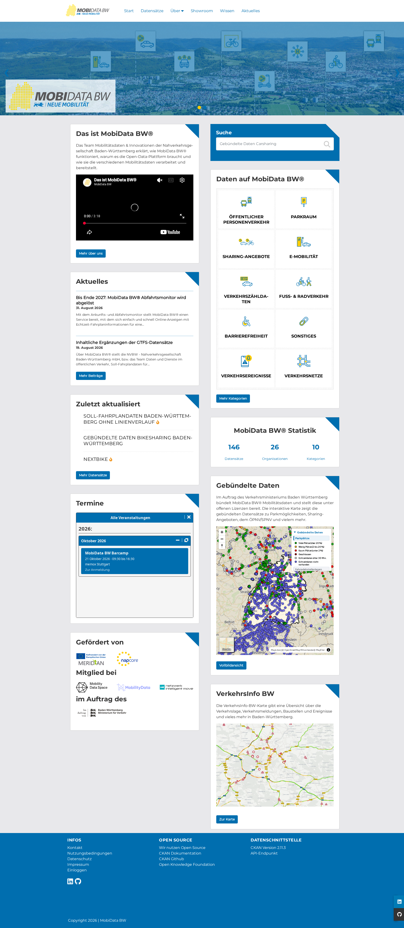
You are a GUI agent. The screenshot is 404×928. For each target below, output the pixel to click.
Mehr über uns (91, 253)
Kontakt (75, 847)
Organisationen (275, 459)
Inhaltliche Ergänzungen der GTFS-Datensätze (124, 342)
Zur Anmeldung (97, 569)
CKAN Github (171, 859)
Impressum (78, 864)
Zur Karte (227, 819)
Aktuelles (251, 10)
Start (129, 10)
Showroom (202, 10)
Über (175, 10)
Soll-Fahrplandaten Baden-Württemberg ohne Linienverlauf (137, 419)
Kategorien (316, 459)
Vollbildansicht (231, 665)
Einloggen (77, 870)
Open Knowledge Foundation (187, 864)
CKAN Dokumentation (180, 853)
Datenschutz (79, 859)
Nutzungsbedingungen (89, 853)
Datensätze (152, 10)
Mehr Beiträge (91, 376)
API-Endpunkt (264, 853)
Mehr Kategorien (233, 398)
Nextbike (96, 459)
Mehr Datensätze (93, 475)
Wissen (227, 10)
